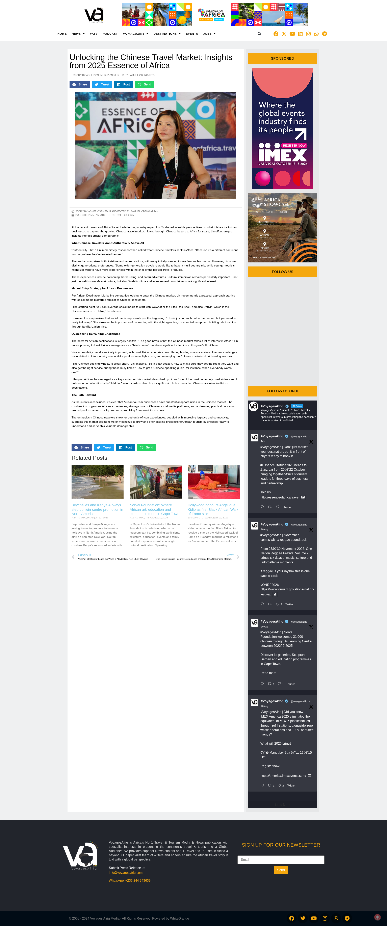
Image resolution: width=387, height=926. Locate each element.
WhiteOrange (179, 918)
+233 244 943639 (138, 880)
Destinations (165, 33)
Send (281, 870)
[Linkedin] (300, 34)
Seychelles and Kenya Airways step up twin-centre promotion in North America (97, 509)
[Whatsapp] (316, 34)
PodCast (110, 33)
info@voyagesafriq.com (126, 872)
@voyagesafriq (299, 436)
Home (62, 33)
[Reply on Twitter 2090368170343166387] (263, 786)
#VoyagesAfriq (272, 436)
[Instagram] (308, 34)
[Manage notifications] (377, 917)
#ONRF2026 (269, 585)
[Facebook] (276, 34)
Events (192, 33)
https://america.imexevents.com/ (283, 775)
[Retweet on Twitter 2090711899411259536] (271, 507)
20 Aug (264, 529)
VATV (94, 33)
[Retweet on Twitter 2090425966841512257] (271, 604)
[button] (259, 33)
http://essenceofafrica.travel (279, 497)
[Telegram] (324, 34)
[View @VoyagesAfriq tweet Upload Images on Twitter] (303, 497)
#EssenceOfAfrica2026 (276, 465)
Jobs (207, 33)
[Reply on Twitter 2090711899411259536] (263, 507)
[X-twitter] (284, 34)
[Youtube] (292, 34)
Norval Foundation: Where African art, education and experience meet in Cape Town (154, 509)
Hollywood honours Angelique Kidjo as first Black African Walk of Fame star (213, 509)
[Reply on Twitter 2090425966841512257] (263, 604)
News (76, 33)
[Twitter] (303, 918)
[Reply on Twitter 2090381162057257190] (263, 684)
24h (263, 441)
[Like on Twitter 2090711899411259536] (279, 507)
